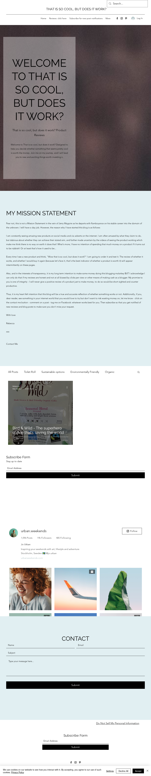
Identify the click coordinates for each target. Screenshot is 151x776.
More (123, 372)
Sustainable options (53, 372)
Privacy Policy (17, 772)
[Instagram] (121, 18)
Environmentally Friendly (84, 372)
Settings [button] (110, 770)
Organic (109, 372)
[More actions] (68, 387)
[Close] (147, 771)
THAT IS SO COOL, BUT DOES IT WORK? (76, 9)
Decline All (123, 770)
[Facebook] (117, 18)
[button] (138, 372)
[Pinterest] (126, 18)
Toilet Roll (30, 372)
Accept (138, 770)
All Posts (13, 372)
